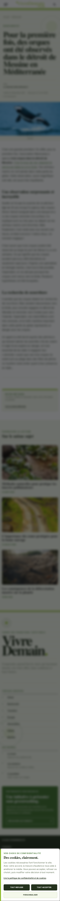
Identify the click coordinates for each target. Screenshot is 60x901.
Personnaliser (30, 895)
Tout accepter (44, 887)
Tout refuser (16, 887)
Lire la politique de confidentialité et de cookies (25, 878)
